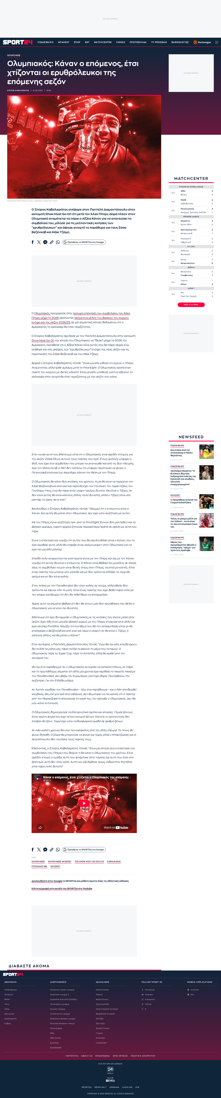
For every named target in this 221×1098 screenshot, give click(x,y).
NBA (52, 1033)
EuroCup (54, 1043)
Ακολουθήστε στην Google (47, 881)
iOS (192, 995)
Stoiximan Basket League (62, 1019)
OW (137, 1087)
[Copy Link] (51, 242)
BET (87, 42)
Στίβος (8, 1023)
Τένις (7, 1004)
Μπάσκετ (63, 42)
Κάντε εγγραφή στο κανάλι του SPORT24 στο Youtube (62, 889)
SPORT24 (87, 1087)
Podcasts (100, 1038)
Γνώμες (99, 1033)
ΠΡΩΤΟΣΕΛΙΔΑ (138, 42)
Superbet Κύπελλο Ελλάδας (63, 999)
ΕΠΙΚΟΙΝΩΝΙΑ (102, 1056)
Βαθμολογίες (102, 999)
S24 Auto (100, 1023)
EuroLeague (56, 1028)
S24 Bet (99, 1019)
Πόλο (7, 1009)
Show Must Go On (43, 340)
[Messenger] (45, 242)
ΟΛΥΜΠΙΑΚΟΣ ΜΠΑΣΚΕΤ (60, 861)
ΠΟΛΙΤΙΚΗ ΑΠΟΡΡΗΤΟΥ (143, 1056)
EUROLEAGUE (114, 861)
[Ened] (110, 1080)
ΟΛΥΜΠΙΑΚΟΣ (38, 861)
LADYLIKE (127, 1087)
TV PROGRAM (159, 42)
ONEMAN (114, 1087)
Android (194, 990)
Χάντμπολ (9, 1014)
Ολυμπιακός (42, 313)
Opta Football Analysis (107, 1009)
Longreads (101, 1043)
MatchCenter (102, 990)
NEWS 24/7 (101, 1087)
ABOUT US (86, 1056)
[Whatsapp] (58, 242)
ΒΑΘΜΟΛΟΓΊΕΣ (180, 42)
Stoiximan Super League (62, 990)
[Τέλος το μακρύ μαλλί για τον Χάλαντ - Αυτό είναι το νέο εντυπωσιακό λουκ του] (206, 520)
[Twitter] (39, 242)
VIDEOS (120, 42)
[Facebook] (33, 242)
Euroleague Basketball (201, 42)
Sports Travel (102, 1028)
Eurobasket (55, 1048)
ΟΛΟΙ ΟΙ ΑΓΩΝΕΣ (191, 305)
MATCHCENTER (103, 42)
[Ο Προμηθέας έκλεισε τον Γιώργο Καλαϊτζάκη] (206, 501)
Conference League (60, 1014)
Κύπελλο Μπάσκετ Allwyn (62, 1023)
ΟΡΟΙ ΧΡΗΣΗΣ (120, 1056)
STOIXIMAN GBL (39, 866)
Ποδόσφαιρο (46, 42)
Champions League (59, 1004)
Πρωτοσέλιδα (102, 1004)
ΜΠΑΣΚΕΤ (175, 495)
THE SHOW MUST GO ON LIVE (89, 861)
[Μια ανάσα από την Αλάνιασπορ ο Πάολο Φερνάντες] (206, 451)
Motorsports (11, 1019)
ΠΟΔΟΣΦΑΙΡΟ (177, 445)
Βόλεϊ (7, 999)
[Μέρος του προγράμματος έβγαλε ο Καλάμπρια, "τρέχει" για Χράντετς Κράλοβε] (206, 544)
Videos (99, 995)
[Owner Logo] (110, 1070)
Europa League (57, 1009)
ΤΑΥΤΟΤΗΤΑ (72, 1056)
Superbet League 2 (59, 995)
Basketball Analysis (105, 1014)
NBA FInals (55, 1038)
